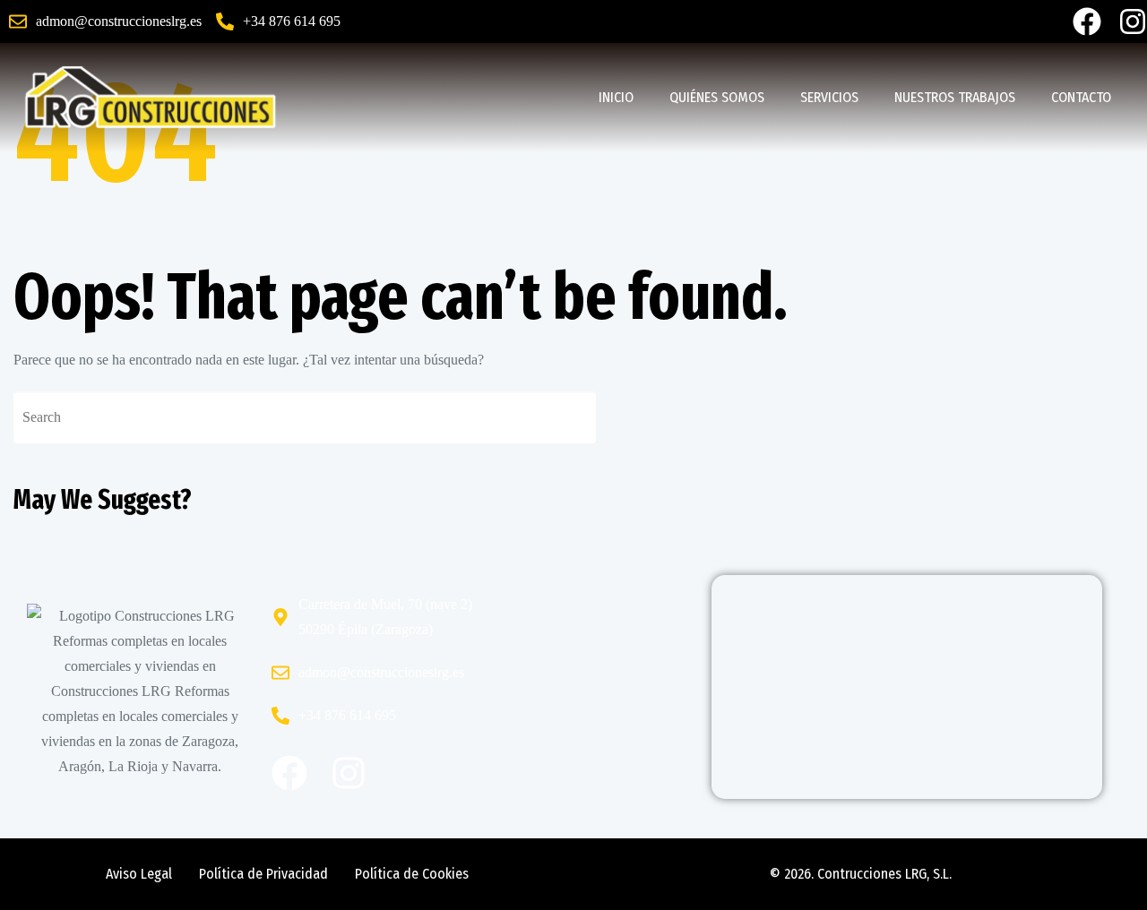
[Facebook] (1087, 21)
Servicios (829, 97)
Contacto (1081, 97)
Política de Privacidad (263, 873)
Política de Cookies (412, 873)
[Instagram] (1132, 21)
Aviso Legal (139, 873)
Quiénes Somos (716, 97)
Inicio (616, 97)
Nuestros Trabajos (954, 97)
